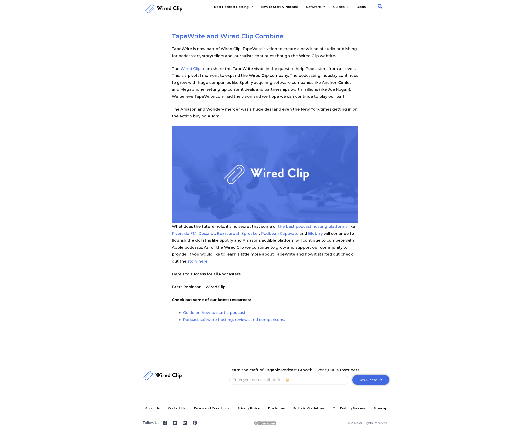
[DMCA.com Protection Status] (265, 422)
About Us (152, 408)
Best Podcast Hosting (231, 7)
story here (198, 261)
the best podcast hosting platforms (312, 226)
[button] (380, 6)
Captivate (289, 233)
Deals (361, 7)
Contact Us (176, 408)
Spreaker (250, 233)
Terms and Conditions (211, 408)
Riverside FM (184, 233)
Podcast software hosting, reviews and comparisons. (234, 319)
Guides (338, 7)
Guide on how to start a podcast (214, 312)
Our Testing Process (349, 408)
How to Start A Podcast (279, 7)
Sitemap (380, 408)
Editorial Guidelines (308, 408)
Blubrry (315, 233)
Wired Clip (190, 68)
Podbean (270, 233)
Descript (206, 233)
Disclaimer (276, 408)
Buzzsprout (228, 233)
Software (313, 7)
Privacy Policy (248, 408)
